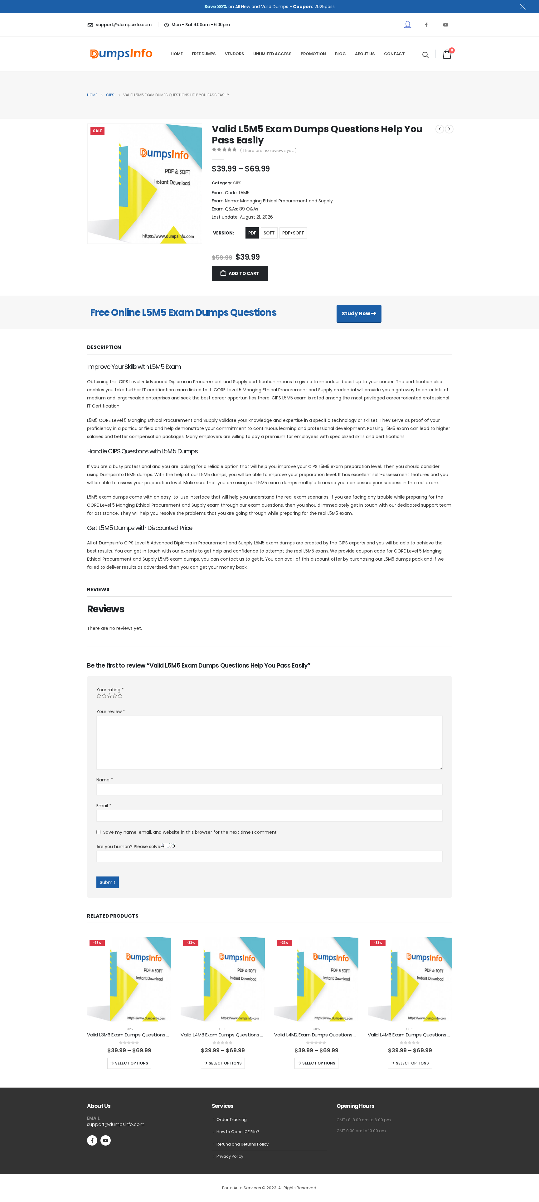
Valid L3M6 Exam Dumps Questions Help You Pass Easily (149, 1034)
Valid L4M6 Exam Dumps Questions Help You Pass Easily (430, 1034)
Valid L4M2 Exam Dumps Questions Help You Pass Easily (336, 1034)
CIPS (237, 183)
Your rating (110, 690)
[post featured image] (129, 979)
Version (223, 233)
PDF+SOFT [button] (293, 233)
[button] (426, 55)
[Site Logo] (121, 54)
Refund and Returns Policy (242, 1144)
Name (104, 780)
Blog (340, 54)
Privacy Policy (229, 1156)
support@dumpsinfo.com (115, 1124)
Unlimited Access (272, 54)
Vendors (234, 54)
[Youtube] (446, 25)
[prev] (439, 129)
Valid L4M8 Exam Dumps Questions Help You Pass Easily (243, 1034)
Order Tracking (231, 1119)
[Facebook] (426, 25)
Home (176, 54)
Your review (110, 711)
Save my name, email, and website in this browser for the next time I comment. (190, 832)
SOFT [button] (269, 233)
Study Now (356, 313)
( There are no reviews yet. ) (268, 150)
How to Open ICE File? (237, 1131)
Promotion (313, 54)
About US (365, 54)
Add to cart (244, 273)
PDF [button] (252, 233)
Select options (131, 1063)
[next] (449, 129)
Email (103, 806)
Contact (394, 54)
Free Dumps (204, 54)
